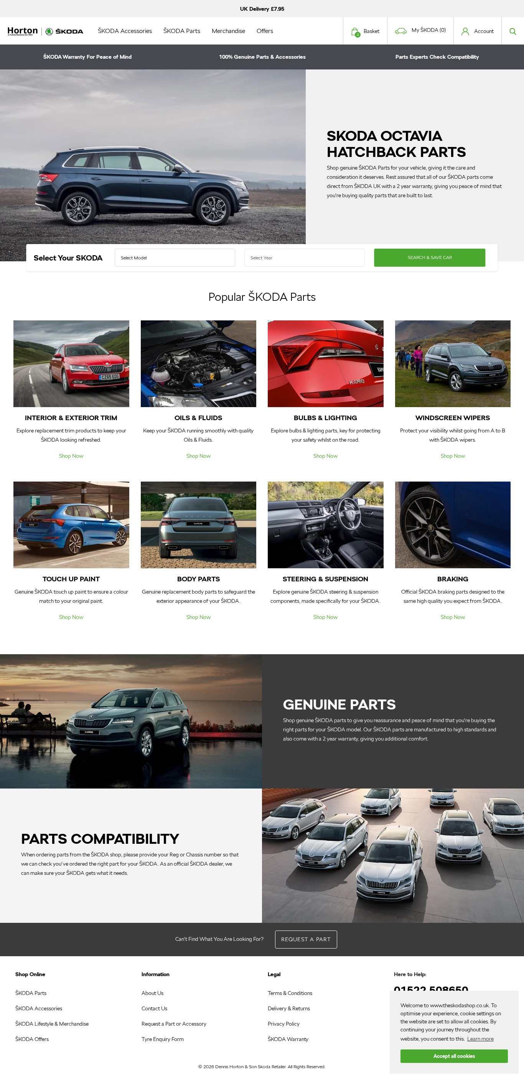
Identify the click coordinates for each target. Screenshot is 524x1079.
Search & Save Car (430, 257)
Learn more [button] (480, 1039)
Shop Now (71, 456)
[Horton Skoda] (46, 31)
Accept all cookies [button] (454, 1056)
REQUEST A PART (306, 939)
